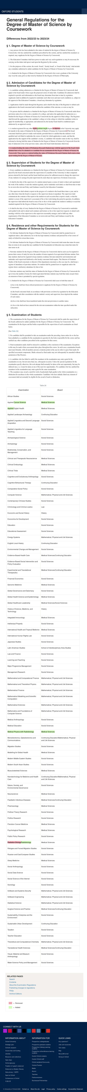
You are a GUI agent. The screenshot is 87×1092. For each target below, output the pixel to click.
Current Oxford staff (38, 1059)
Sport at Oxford (10, 1075)
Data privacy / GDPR (11, 1072)
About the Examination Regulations (22, 985)
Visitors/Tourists (37, 1065)
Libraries (8, 1054)
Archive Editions (15, 993)
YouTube (10, 1031)
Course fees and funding (12, 1051)
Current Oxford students (39, 1056)
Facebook (19, 1031)
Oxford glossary (10, 1063)
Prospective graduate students (41, 1044)
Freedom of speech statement (14, 1066)
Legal (43, 1089)
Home (9, 4)
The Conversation (48, 1031)
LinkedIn (29, 1031)
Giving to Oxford (64, 1057)
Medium (43, 1031)
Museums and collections (13, 1057)
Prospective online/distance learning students (43, 1052)
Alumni (34, 1071)
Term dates (62, 1048)
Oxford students (12, 11)
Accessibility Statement (75, 1089)
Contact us (25, 1089)
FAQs (11, 990)
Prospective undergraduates (40, 1041)
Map (60, 1051)
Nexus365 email (63, 1054)
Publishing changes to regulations (22, 988)
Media (34, 1068)
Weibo (34, 1031)
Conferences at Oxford (12, 1078)
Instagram (38, 1031)
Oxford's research (10, 1048)
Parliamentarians (37, 1077)
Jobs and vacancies (65, 1044)
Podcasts (5, 1031)
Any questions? (63, 1041)
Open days (8, 1060)
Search (12, 979)
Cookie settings (62, 1089)
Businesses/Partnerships (39, 1080)
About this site (35, 1089)
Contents (12, 982)
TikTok (24, 1031)
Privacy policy (50, 1089)
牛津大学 (8, 1081)
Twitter (15, 1031)
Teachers (35, 1074)
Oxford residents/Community (41, 1062)
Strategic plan (9, 1044)
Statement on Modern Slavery (14, 1069)
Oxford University (10, 1041)
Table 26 (15, 331)
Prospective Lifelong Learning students (41, 1048)
